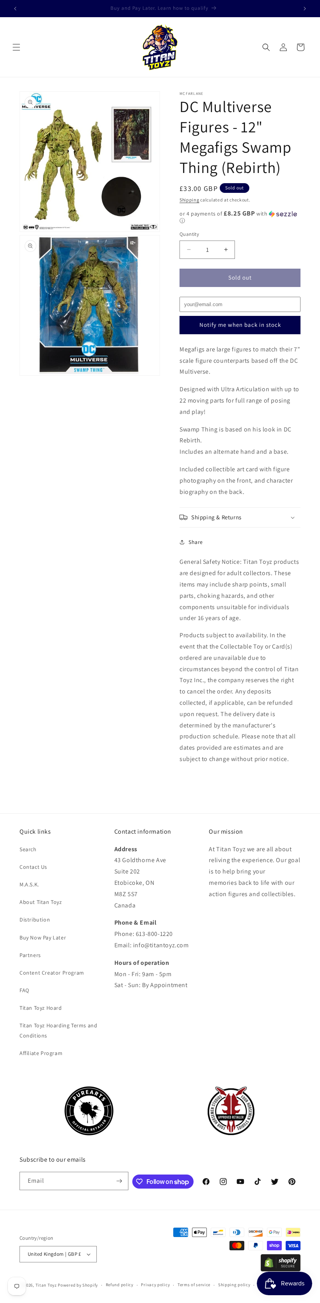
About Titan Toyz (41, 902)
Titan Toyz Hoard (41, 1007)
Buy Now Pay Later (43, 937)
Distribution (35, 919)
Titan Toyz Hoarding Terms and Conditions (58, 1030)
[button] (16, 47)
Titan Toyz (46, 1285)
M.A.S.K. (29, 884)
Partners (30, 955)
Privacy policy (155, 1284)
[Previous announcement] (15, 8)
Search (28, 849)
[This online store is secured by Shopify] (280, 1269)
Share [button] (195, 541)
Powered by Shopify (78, 1285)
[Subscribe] (119, 1181)
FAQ (24, 990)
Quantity (189, 234)
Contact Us (33, 866)
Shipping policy (234, 1284)
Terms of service (194, 1284)
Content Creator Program (52, 972)
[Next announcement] (304, 8)
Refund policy (119, 1284)
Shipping (189, 200)
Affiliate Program (41, 1053)
